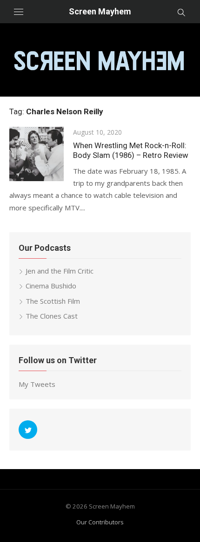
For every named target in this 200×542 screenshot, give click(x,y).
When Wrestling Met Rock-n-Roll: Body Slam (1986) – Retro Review (130, 150)
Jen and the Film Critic (59, 270)
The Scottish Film (53, 301)
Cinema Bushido (51, 285)
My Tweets (37, 384)
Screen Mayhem (100, 11)
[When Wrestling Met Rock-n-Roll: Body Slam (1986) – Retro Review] (36, 154)
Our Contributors (100, 522)
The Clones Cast (52, 315)
